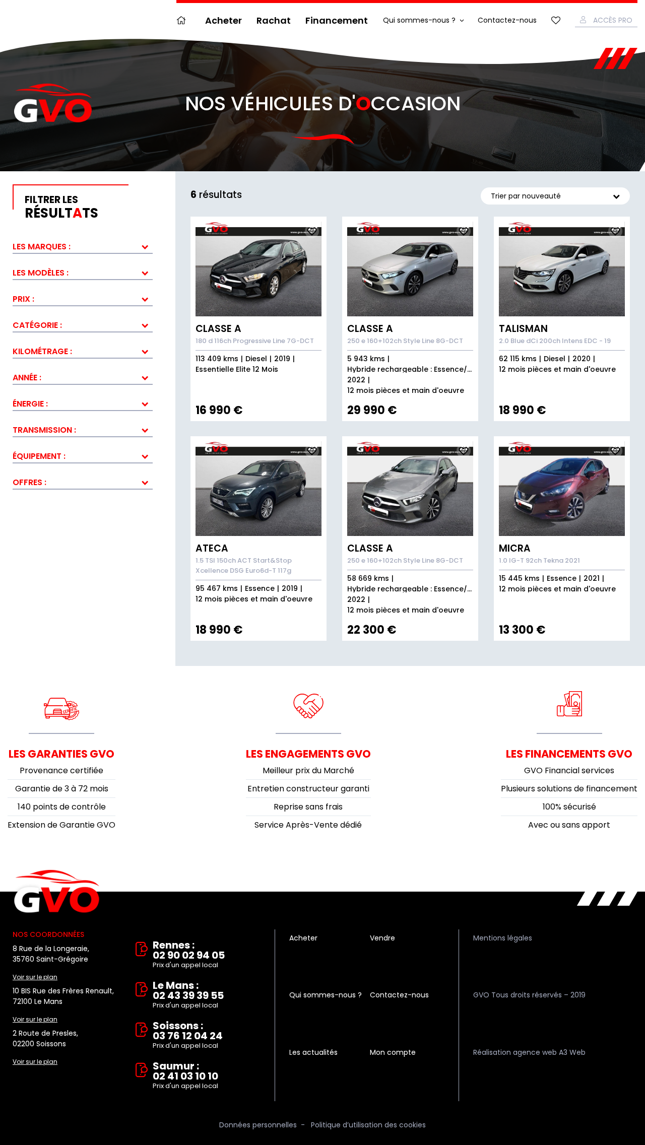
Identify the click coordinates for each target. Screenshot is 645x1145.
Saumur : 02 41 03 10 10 (185, 1076)
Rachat (273, 20)
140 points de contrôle (62, 807)
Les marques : (42, 246)
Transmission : (44, 430)
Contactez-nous (507, 20)
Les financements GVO (569, 754)
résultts (61, 207)
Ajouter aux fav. (312, 231)
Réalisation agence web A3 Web (529, 1052)
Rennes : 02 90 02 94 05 (189, 955)
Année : (27, 377)
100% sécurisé (569, 807)
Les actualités (313, 1052)
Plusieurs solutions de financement (569, 788)
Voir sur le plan (35, 977)
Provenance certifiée (61, 770)
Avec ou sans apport (569, 825)
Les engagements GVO (308, 754)
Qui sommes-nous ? (419, 20)
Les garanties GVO (61, 754)
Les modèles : (41, 273)
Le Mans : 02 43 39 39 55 (188, 995)
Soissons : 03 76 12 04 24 (188, 1035)
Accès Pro (612, 20)
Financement (336, 20)
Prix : (23, 299)
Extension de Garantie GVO (61, 825)
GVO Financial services (569, 770)
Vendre (382, 938)
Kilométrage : (42, 351)
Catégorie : (37, 325)
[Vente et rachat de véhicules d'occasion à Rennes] (53, 103)
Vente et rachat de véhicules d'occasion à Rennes (57, 891)
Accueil (183, 20)
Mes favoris (555, 20)
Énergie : (30, 404)
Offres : (29, 482)
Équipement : (39, 456)
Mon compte (393, 1052)
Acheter (223, 20)
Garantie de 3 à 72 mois (61, 788)
